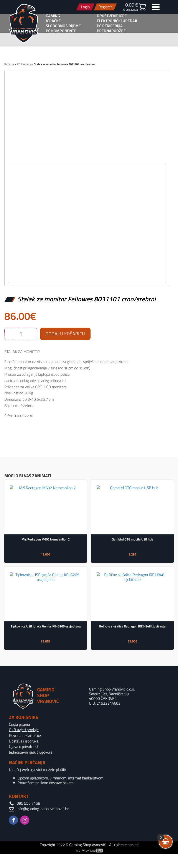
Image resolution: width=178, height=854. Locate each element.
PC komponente (61, 31)
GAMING (53, 16)
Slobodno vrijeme (63, 26)
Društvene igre (112, 16)
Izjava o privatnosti (24, 746)
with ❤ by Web (89, 850)
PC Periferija (24, 64)
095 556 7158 (28, 803)
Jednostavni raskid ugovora (30, 752)
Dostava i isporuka (23, 741)
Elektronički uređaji (117, 21)
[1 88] (87, 159)
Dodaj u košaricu (65, 333)
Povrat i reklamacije (25, 735)
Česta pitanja (19, 724)
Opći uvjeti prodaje (24, 729)
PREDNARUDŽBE (111, 31)
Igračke (53, 21)
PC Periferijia (110, 26)
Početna (9, 64)
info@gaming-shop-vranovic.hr (43, 808)
